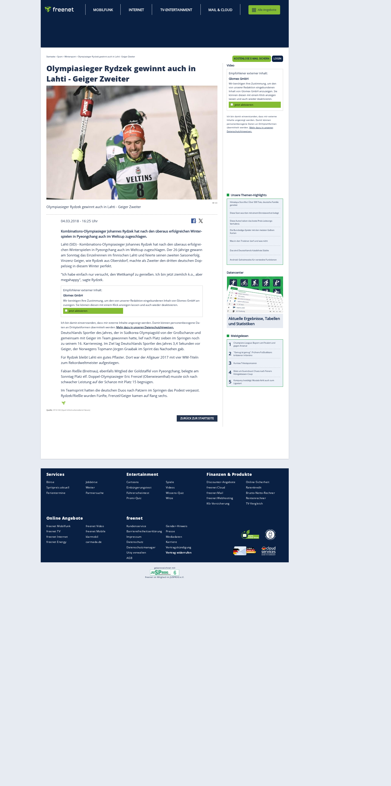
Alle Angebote (267, 10)
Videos (170, 487)
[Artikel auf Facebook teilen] (194, 220)
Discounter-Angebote (221, 482)
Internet (136, 9)
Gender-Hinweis (177, 526)
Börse (50, 482)
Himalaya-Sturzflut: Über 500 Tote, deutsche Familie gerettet (254, 203)
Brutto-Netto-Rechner (260, 493)
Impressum (134, 536)
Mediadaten (174, 536)
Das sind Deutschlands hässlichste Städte (249, 250)
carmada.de (94, 542)
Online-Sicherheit (257, 482)
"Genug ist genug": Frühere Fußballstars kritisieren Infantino (253, 354)
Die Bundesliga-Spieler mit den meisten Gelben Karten (252, 232)
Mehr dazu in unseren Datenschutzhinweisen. (145, 327)
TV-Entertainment (176, 9)
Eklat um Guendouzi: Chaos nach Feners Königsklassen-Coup (253, 372)
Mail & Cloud (220, 9)
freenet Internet (57, 536)
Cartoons (132, 482)
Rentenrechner (256, 498)
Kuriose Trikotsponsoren (245, 363)
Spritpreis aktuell (57, 487)
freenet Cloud (216, 487)
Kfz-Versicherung (218, 503)
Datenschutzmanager (140, 547)
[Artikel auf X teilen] (201, 220)
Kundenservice (136, 526)
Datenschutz (134, 542)
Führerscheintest (137, 493)
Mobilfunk (103, 9)
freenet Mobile (96, 531)
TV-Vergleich (254, 503)
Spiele (170, 482)
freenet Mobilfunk (58, 526)
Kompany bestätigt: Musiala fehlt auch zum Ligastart (254, 382)
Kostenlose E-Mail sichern (251, 58)
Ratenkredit (254, 487)
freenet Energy (56, 542)
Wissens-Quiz (175, 493)
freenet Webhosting (220, 498)
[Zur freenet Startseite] (59, 9)
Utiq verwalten (136, 552)
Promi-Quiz (133, 498)
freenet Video (95, 526)
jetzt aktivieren (78, 311)
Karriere (171, 542)
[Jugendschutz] (164, 572)
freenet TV (53, 531)
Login (277, 58)
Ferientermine (55, 493)
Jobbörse (92, 482)
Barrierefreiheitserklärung (144, 531)
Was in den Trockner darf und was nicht (249, 241)
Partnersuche (95, 493)
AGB (129, 558)
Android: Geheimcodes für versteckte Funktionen (253, 259)
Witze (169, 498)
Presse (170, 531)
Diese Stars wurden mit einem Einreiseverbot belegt (254, 212)
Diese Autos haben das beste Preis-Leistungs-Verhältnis (251, 222)
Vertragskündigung (178, 547)
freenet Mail (215, 493)
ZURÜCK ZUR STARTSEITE (197, 418)
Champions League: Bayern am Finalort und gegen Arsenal (254, 344)
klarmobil (92, 536)
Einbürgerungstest (138, 487)
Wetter (90, 487)
